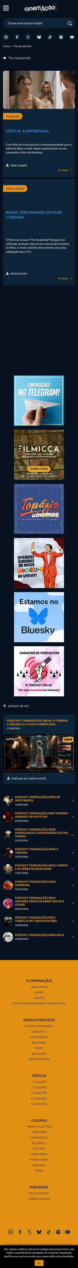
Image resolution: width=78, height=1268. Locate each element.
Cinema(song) (39, 1137)
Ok (39, 1263)
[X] (28, 37)
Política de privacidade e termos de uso (39, 1003)
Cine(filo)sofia (39, 1159)
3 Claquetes (39, 1093)
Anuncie (39, 998)
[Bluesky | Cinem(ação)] (39, 617)
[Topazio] (39, 508)
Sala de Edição (39, 1193)
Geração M (39, 1031)
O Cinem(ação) (39, 980)
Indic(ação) (39, 1053)
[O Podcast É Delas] (39, 671)
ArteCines (39, 1165)
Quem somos (39, 987)
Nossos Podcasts (39, 1020)
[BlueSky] (39, 37)
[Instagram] (6, 37)
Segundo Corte (39, 1059)
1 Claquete (39, 1082)
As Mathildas (39, 1037)
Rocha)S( (39, 1148)
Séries (39, 1170)
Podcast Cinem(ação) (39, 1026)
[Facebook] (17, 37)
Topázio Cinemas (39, 1199)
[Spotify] (61, 37)
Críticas (39, 1075)
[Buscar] (70, 23)
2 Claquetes (39, 1087)
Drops (39, 1048)
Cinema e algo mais (39, 1126)
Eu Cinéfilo (39, 1143)
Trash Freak (39, 1154)
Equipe (39, 992)
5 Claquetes (39, 1104)
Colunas (39, 1120)
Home (6, 46)
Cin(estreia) (39, 1132)
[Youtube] (72, 37)
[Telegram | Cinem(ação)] (39, 400)
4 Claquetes (39, 1098)
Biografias (39, 1042)
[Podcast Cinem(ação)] (39, 562)
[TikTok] (50, 37)
